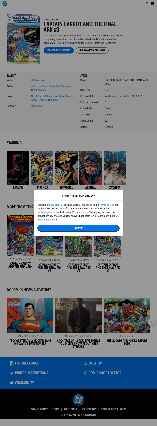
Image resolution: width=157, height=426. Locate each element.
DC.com (55, 204)
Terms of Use (107, 204)
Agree (78, 228)
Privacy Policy (79, 212)
